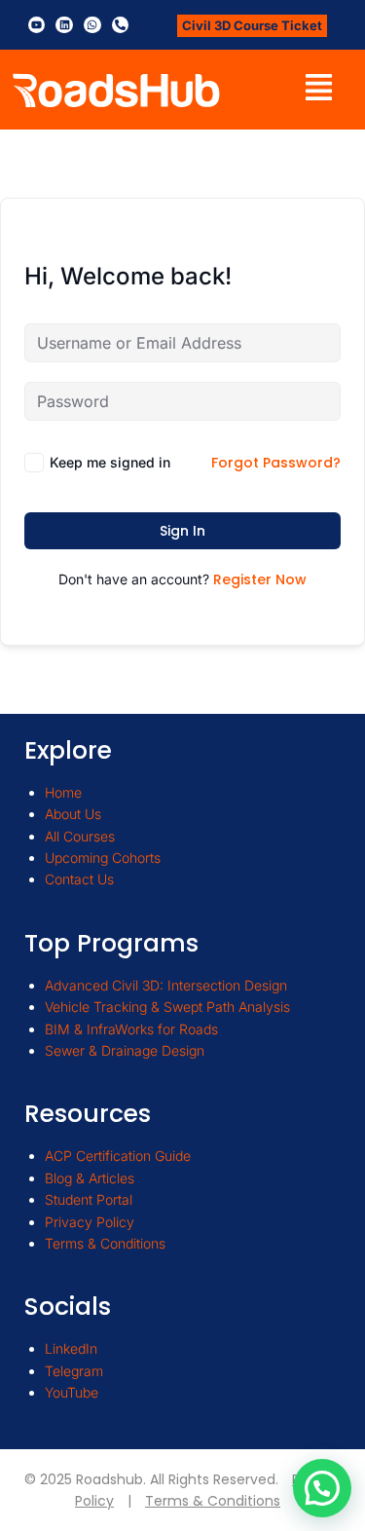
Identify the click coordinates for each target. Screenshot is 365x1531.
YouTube (71, 1392)
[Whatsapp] (92, 25)
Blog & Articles (89, 1178)
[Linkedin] (64, 25)
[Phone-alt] (120, 25)
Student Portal (88, 1199)
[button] (319, 89)
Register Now (260, 579)
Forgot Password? (276, 462)
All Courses (80, 836)
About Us (73, 813)
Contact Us (79, 879)
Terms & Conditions (105, 1243)
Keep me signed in (110, 462)
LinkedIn (71, 1348)
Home (63, 792)
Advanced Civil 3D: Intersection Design (166, 985)
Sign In (182, 531)
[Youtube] (37, 25)
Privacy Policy (89, 1222)
